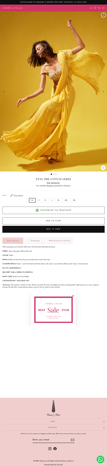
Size (12, 195)
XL (58, 200)
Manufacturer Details (60, 241)
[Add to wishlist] (103, 15)
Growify (60, 465)
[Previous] (3, 91)
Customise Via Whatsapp (56, 210)
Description (13, 241)
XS (32, 200)
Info (52, 421)
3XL (74, 200)
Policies (52, 427)
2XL (66, 200)
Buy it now (54, 229)
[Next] (103, 91)
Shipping (50, 186)
